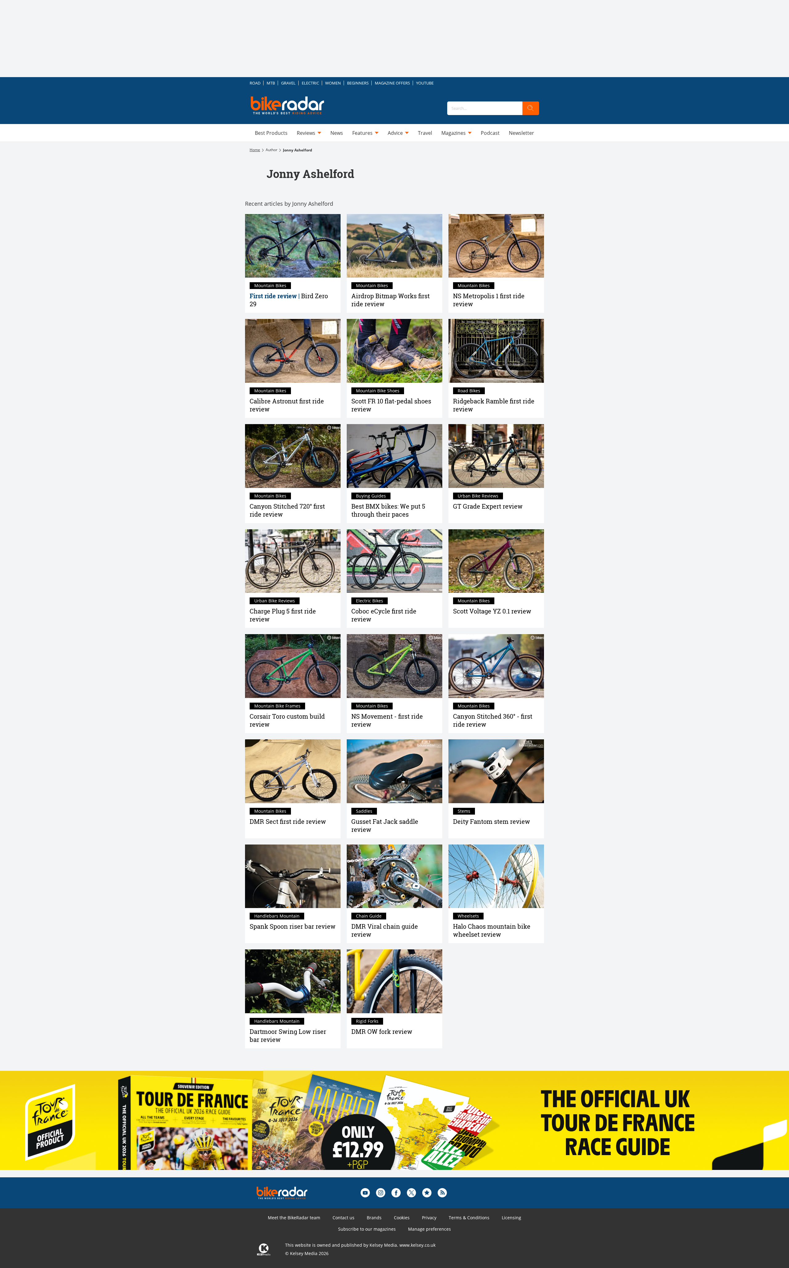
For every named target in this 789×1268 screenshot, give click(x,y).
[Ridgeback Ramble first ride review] (496, 351)
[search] (530, 108)
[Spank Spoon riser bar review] (293, 876)
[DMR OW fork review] (394, 981)
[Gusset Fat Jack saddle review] (394, 771)
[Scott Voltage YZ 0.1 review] (496, 561)
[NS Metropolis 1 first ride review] (496, 246)
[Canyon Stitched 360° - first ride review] (496, 666)
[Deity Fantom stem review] (496, 771)
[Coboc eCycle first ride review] (394, 561)
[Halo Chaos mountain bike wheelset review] (496, 876)
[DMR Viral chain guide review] (394, 876)
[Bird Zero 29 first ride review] (293, 246)
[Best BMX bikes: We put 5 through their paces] (394, 456)
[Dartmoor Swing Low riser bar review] (293, 981)
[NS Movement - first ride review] (394, 666)
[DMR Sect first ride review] (293, 771)
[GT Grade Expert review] (496, 456)
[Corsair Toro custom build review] (293, 666)
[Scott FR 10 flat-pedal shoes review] (394, 351)
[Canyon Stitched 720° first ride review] (293, 456)
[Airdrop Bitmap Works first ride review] (394, 246)
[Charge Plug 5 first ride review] (293, 561)
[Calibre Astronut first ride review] (293, 351)
